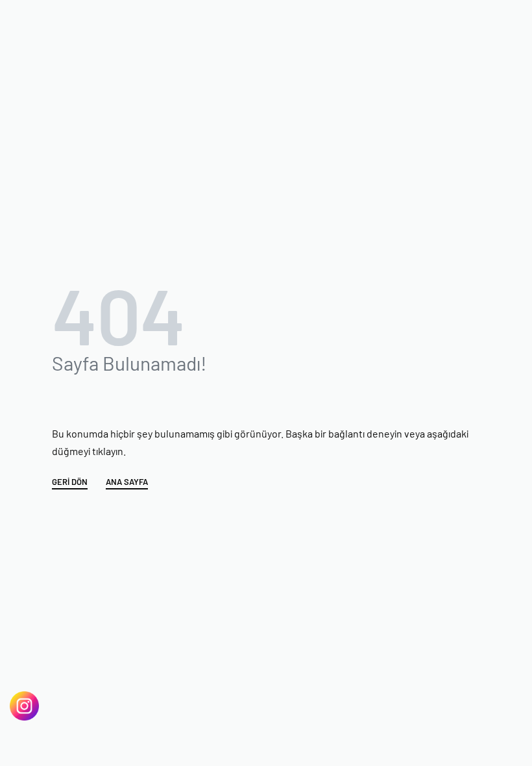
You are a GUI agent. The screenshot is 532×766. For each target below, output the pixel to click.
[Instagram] (24, 706)
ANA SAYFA (127, 482)
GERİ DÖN (70, 482)
